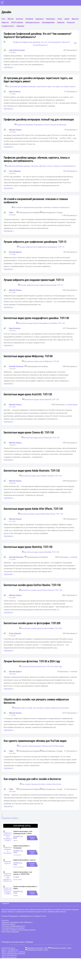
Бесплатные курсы (8, 948)
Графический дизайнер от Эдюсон (24, 860)
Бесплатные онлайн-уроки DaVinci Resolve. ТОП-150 (32, 585)
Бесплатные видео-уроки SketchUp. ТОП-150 (28, 546)
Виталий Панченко (16, 366)
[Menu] (2, 3)
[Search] (77, 3)
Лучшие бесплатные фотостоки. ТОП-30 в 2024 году (32, 661)
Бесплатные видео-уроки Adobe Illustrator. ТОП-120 (32, 470)
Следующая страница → (11, 818)
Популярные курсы (21, 826)
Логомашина (17, 855)
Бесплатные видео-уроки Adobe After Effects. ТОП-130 (33, 508)
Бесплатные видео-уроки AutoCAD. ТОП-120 (28, 394)
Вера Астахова (14, 92)
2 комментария (71, 405)
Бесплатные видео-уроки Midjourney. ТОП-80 (28, 356)
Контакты (5, 920)
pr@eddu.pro (28, 922)
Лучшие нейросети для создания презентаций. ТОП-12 (34, 279)
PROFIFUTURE (17, 879)
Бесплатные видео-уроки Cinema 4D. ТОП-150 (29, 432)
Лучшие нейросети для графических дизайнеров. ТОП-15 (35, 241)
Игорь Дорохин (15, 633)
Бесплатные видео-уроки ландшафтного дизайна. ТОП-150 (36, 318)
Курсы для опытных (9, 957)
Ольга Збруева (15, 171)
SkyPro (15, 840)
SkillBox (15, 895)
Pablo (11, 212)
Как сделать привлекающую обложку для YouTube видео (35, 740)
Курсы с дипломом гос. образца (13, 952)
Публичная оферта (8, 924)
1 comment (73, 557)
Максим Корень (15, 130)
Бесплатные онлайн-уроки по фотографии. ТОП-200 (32, 623)
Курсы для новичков (9, 956)
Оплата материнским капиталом (13, 954)
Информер (29, 942)
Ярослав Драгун (15, 252)
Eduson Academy (18, 867)
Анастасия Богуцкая (17, 50)
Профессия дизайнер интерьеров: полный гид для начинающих (39, 119)
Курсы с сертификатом (10, 950)
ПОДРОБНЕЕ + (9, 68)
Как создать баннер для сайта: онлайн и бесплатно (32, 779)
